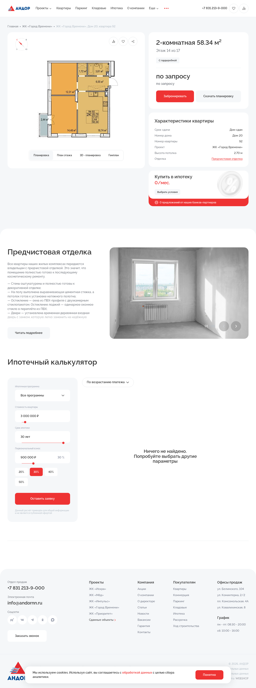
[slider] (25, 422)
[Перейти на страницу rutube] (12, 620)
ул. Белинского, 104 (230, 589)
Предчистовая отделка (227, 158)
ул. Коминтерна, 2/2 (231, 595)
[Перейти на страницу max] (52, 620)
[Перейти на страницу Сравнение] (244, 8)
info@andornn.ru (24, 603)
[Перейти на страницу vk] (22, 620)
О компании (135, 8)
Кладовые (99, 8)
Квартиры (63, 8)
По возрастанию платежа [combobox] (106, 382)
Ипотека (117, 8)
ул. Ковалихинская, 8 (231, 607)
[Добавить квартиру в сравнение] (113, 41)
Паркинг (81, 8)
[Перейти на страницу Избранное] (233, 8)
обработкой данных (137, 672)
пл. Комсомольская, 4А (233, 601)
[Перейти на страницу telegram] (32, 620)
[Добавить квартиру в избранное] (123, 41)
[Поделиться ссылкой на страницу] (132, 41)
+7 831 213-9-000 (214, 8)
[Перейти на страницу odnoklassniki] (42, 620)
